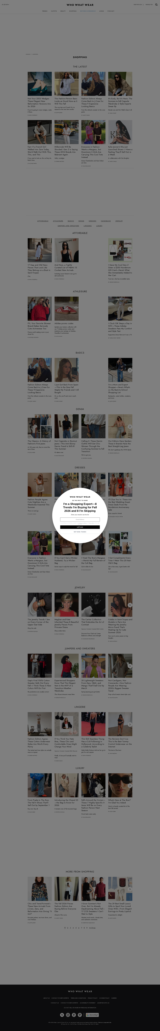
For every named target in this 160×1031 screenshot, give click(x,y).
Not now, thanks (80, 532)
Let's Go (80, 527)
